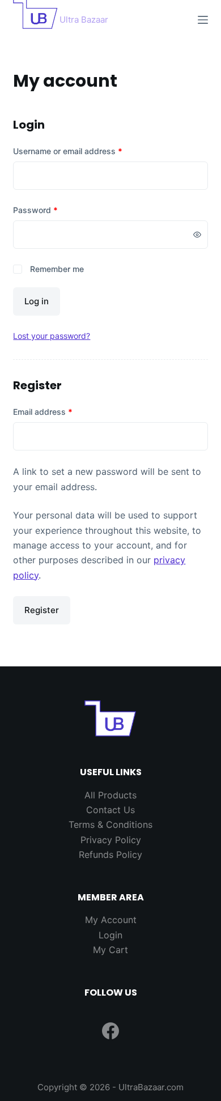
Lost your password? (51, 336)
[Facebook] (110, 1030)
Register (41, 610)
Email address (59, 411)
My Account (111, 919)
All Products (110, 795)
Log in (36, 301)
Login (110, 935)
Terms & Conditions (110, 824)
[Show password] (197, 235)
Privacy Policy (110, 839)
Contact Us (110, 809)
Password (52, 210)
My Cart (110, 949)
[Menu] (203, 20)
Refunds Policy (110, 854)
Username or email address (84, 151)
